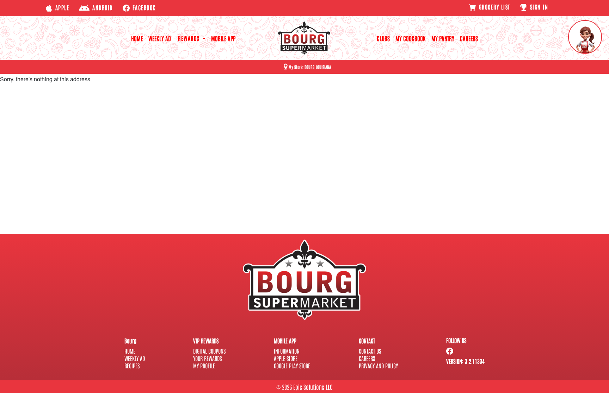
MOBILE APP (223, 38)
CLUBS (383, 38)
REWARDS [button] (189, 38)
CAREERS (469, 38)
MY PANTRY (442, 38)
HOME (137, 38)
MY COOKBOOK (410, 38)
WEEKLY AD (159, 38)
